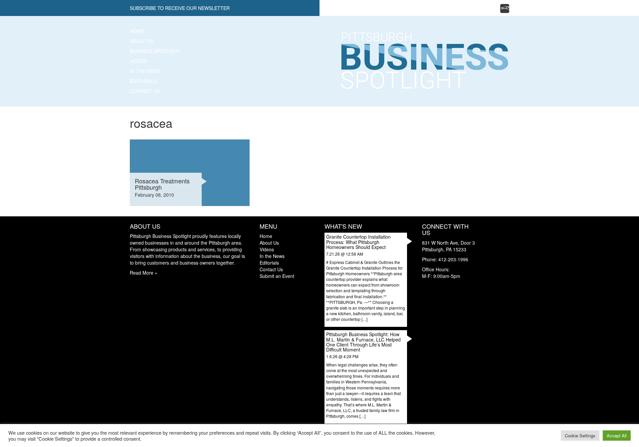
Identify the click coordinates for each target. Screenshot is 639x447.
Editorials (143, 81)
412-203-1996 (453, 259)
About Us (141, 41)
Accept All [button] (617, 435)
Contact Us (145, 91)
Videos (138, 61)
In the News (145, 71)
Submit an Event (277, 276)
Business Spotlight (155, 51)
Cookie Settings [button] (580, 435)
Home (137, 31)
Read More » (143, 272)
